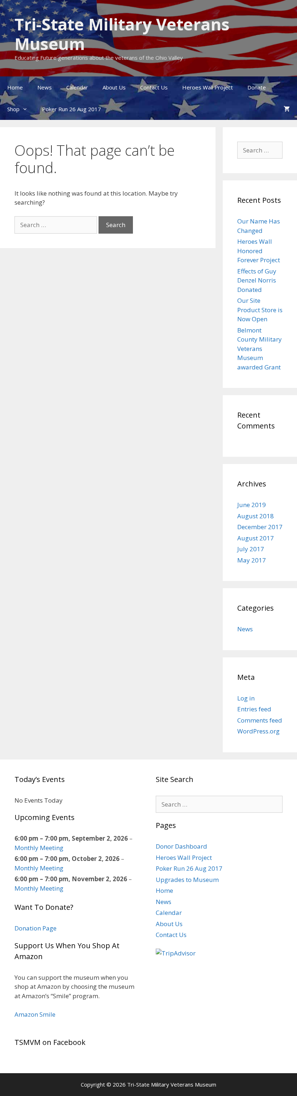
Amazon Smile (34, 1014)
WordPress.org (258, 731)
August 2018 (255, 516)
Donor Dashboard (181, 846)
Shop (13, 109)
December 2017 (260, 527)
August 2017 (255, 538)
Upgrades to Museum (187, 879)
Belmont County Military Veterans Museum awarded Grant (259, 348)
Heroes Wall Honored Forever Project (258, 250)
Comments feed (259, 720)
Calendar (77, 87)
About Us (114, 87)
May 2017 (251, 560)
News (44, 87)
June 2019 (251, 505)
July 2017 (250, 549)
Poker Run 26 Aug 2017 (71, 109)
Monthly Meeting (38, 848)
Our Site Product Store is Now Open (260, 309)
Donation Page (35, 928)
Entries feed (254, 709)
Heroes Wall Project (207, 87)
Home (15, 87)
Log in (246, 698)
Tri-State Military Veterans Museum (122, 34)
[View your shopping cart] (286, 109)
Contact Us (154, 87)
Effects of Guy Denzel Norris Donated (256, 280)
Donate (256, 87)
